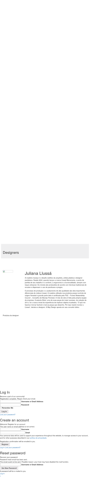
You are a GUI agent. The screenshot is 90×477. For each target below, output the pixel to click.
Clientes (33, 227)
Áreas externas (37, 125)
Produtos (33, 67)
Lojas (32, 232)
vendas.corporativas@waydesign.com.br (62, 361)
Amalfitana (38, 180)
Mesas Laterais (42, 112)
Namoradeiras (45, 163)
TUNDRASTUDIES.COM (60, 382)
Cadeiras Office (42, 93)
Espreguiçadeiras (46, 141)
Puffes (41, 119)
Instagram (80, 364)
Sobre (32, 64)
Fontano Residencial (38, 214)
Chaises (42, 139)
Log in (2, 447)
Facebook (79, 362)
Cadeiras (42, 89)
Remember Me (7, 408)
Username (25, 429)
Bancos (42, 134)
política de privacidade (38, 438)
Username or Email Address (32, 401)
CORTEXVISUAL (52, 383)
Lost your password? (7, 414)
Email (28, 432)
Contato (33, 230)
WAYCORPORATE (13, 382)
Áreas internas (37, 70)
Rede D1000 (36, 209)
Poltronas (43, 116)
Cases (32, 178)
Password (25, 405)
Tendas (42, 176)
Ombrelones (44, 166)
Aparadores (43, 129)
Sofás (41, 121)
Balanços (42, 131)
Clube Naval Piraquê (37, 193)
